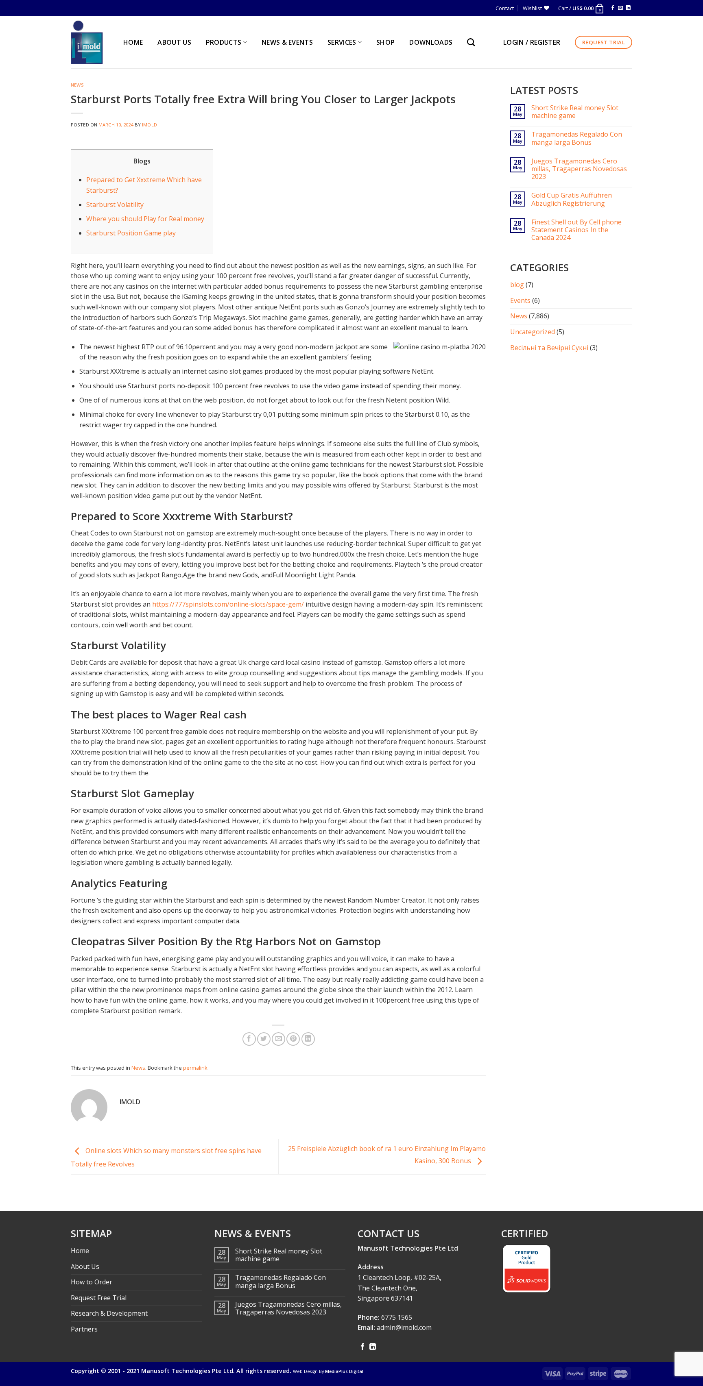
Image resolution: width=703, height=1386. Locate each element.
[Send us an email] (620, 8)
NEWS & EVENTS (287, 42)
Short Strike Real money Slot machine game (574, 112)
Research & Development (109, 1313)
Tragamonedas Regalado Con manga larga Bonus (576, 138)
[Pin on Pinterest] (293, 1039)
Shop (385, 42)
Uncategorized (532, 331)
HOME (133, 42)
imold (149, 125)
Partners (84, 1329)
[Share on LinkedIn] (308, 1039)
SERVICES (341, 42)
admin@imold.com (404, 1327)
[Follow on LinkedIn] (628, 8)
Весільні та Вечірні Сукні (549, 347)
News (77, 85)
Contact (505, 8)
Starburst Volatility (115, 204)
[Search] (473, 42)
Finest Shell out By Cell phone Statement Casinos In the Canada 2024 (576, 230)
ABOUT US (174, 42)
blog (517, 284)
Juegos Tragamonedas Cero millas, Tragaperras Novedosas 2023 (579, 169)
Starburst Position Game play (131, 232)
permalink (195, 1067)
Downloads (430, 42)
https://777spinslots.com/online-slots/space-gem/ (228, 604)
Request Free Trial (99, 1297)
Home (80, 1250)
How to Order (91, 1281)
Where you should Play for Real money (145, 218)
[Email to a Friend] (278, 1039)
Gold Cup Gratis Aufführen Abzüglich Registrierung (571, 199)
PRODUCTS (224, 42)
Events (520, 300)
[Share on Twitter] (264, 1039)
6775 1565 (396, 1317)
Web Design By (328, 1371)
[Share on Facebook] (249, 1039)
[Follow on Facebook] (612, 8)
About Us (85, 1266)
